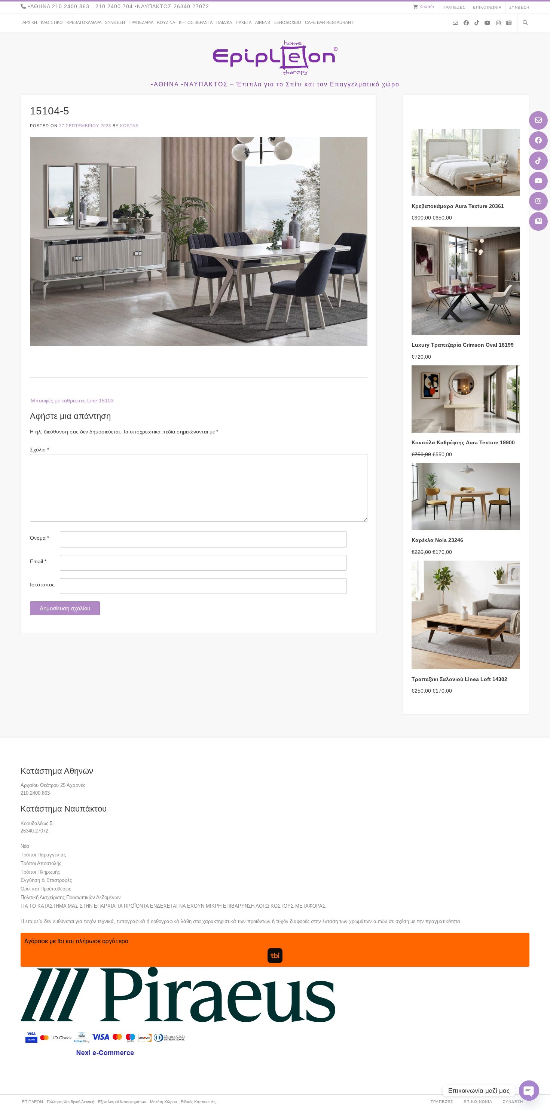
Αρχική (29, 22)
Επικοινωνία (487, 7)
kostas (129, 125)
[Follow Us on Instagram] (538, 201)
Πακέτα (243, 22)
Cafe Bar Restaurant (329, 22)
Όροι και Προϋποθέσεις (46, 889)
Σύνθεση (115, 22)
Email (38, 561)
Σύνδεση (519, 7)
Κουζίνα (166, 22)
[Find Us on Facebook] (538, 140)
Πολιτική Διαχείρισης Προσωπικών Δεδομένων (71, 897)
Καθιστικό (52, 22)
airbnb (262, 22)
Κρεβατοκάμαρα (84, 22)
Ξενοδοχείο (287, 22)
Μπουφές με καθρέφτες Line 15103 (72, 401)
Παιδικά (224, 22)
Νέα (25, 846)
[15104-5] (198, 344)
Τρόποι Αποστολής (41, 863)
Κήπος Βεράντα (196, 22)
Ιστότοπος (42, 585)
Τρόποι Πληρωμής (40, 872)
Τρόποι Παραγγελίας (43, 855)
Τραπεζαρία (141, 22)
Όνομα (39, 538)
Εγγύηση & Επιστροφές (46, 880)
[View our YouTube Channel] (538, 181)
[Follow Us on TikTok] (538, 160)
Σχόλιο (39, 450)
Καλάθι (426, 6)
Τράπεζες (454, 7)
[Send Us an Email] (538, 120)
